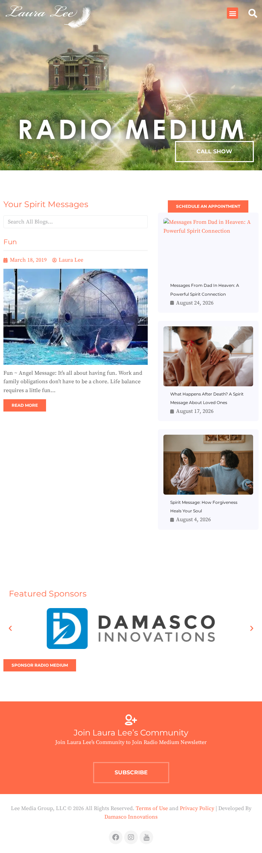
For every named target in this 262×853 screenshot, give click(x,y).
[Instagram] (131, 837)
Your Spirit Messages (45, 204)
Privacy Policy (197, 808)
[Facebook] (115, 837)
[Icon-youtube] (146, 837)
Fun (10, 242)
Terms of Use (152, 808)
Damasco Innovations (131, 816)
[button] (232, 13)
